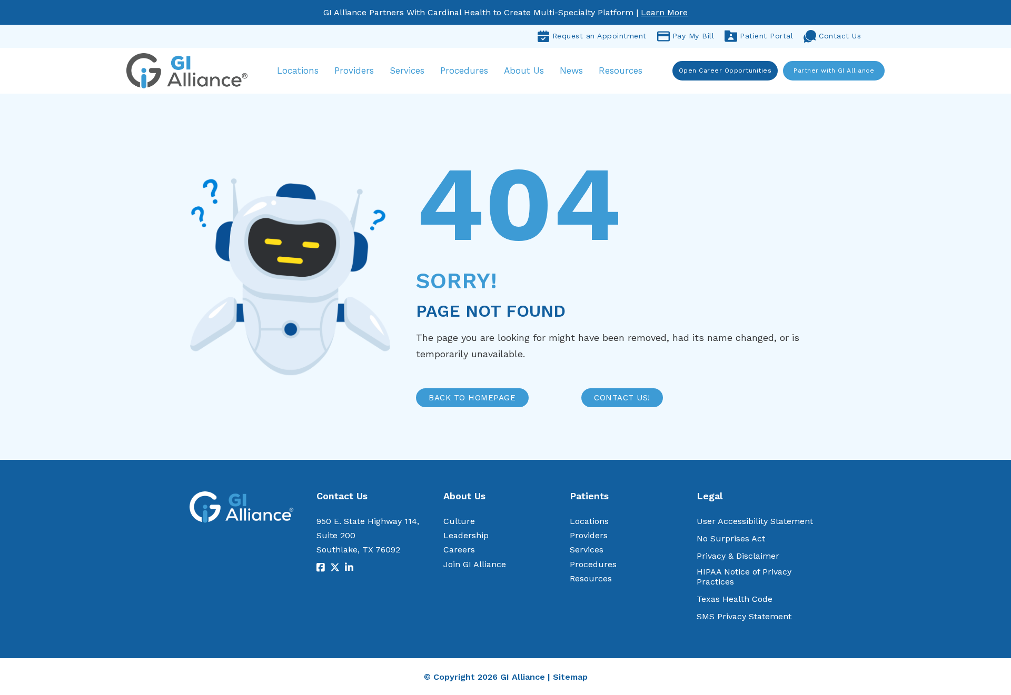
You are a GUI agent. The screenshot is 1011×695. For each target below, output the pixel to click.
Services (407, 70)
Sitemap (570, 677)
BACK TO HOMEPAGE (472, 397)
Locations (298, 70)
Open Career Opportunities (725, 70)
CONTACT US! (622, 397)
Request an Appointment (599, 36)
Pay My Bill (693, 36)
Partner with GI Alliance (834, 70)
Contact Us (840, 36)
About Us (524, 70)
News (571, 70)
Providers (354, 70)
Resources (620, 70)
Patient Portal (766, 36)
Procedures (464, 70)
